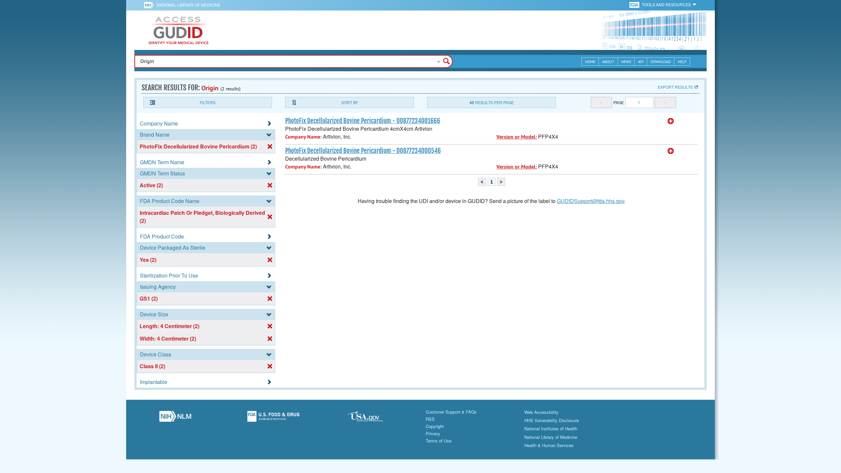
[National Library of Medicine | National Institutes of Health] (175, 418)
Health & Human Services (549, 445)
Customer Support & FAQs (451, 412)
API (641, 61)
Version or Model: (516, 136)
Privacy (433, 433)
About (608, 61)
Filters (208, 102)
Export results (675, 87)
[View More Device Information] (671, 121)
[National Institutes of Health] (150, 5)
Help (682, 61)
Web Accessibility (541, 412)
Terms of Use (438, 441)
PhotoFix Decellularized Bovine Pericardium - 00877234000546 (363, 151)
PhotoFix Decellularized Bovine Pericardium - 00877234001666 (362, 121)
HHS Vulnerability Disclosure (551, 420)
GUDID (179, 30)
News (626, 61)
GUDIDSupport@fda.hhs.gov (590, 201)
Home (590, 61)
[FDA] (634, 4)
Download (660, 61)
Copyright (435, 426)
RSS (430, 419)
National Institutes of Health (550, 428)
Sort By (349, 102)
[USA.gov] (371, 418)
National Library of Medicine (188, 5)
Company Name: (303, 136)
